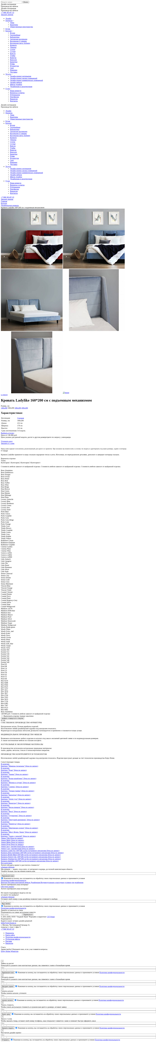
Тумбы (12, 148)
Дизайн (8, 111)
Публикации (15, 187)
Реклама (8, 941)
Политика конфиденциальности (17, 937)
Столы (12, 142)
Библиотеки (14, 129)
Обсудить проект (7, 887)
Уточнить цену (7, 441)
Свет (12, 160)
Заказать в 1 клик (7, 443)
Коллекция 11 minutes (18, 133)
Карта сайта (10, 935)
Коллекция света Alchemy (20, 136)
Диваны (13, 140)
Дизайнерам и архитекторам (21, 179)
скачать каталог (7, 1000)
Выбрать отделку (7, 433)
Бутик (7, 121)
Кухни (12, 125)
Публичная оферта (12, 939)
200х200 (24, 408)
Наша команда (15, 183)
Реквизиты (9, 933)
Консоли (13, 152)
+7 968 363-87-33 (7, 13)
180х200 (18, 408)
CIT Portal (51, 917)
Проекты (8, 113)
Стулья (12, 144)
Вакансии (14, 191)
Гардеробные (15, 127)
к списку (4, 395)
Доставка (13, 164)
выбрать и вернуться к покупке (12, 718)
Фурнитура (14, 158)
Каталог (8, 123)
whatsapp (4, 867)
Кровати (13, 138)
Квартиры (14, 117)
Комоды (13, 150)
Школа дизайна (16, 177)
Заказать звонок (7, 15)
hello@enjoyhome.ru (8, 923)
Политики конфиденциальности (13, 880)
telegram (11, 867)
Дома (12, 115)
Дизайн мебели (16, 175)
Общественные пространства (21, 119)
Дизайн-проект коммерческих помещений (26, 173)
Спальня (20, 418)
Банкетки (13, 154)
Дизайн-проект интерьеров (20, 169)
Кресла (13, 146)
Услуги (8, 166)
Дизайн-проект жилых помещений (23, 171)
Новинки (13, 162)
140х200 (4, 408)
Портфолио (14, 189)
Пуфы (12, 156)
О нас (7, 181)
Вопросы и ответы (17, 185)
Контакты (14, 193)
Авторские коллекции (18, 131)
